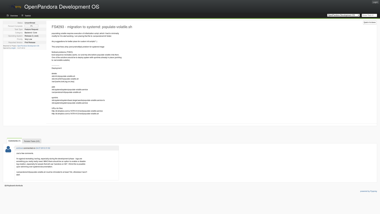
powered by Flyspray (368, 191)
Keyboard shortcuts (15, 185)
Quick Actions (370, 22)
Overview (14, 15)
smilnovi (19, 148)
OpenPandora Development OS (28, 46)
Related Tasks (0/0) (32, 141)
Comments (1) (14, 140)
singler (13, 48)
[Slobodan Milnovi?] (8, 151)
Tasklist (28, 15)
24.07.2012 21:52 (43, 148)
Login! (375, 2)
